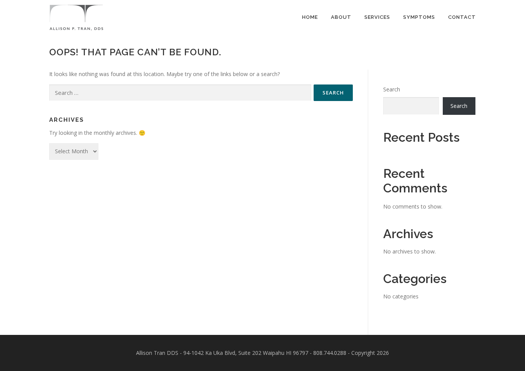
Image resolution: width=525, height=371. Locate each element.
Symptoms (419, 17)
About (341, 17)
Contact (462, 17)
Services (377, 17)
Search (391, 89)
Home (310, 17)
